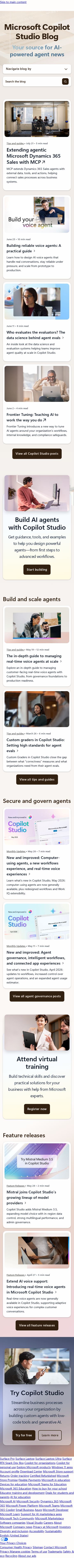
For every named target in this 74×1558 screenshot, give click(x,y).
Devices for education (13, 1484)
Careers (48, 1522)
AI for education (20, 1497)
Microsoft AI (8, 1501)
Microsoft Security (28, 1501)
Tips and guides (15, 143)
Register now (37, 1109)
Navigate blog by (18, 69)
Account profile (9, 1471)
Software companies (12, 1522)
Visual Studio (34, 1522)
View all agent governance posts (37, 996)
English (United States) (14, 1535)
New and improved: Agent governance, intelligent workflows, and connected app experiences (36, 957)
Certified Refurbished (43, 1475)
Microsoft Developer (55, 1509)
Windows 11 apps (62, 1467)
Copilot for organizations (40, 1463)
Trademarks (55, 1551)
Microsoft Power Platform (22, 1505)
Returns (5, 1475)
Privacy (5, 1551)
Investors (65, 1527)
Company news (22, 1527)
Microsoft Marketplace (49, 1518)
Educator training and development (22, 1492)
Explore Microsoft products (34, 1467)
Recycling (11, 1555)
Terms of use (39, 1551)
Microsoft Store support (58, 1471)
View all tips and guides (37, 779)
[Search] (65, 81)
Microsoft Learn (10, 1514)
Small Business (25, 1509)
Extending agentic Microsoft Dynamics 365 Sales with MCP (33, 156)
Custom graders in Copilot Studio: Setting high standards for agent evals (36, 745)
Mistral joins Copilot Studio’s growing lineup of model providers (31, 1197)
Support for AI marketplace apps (41, 1514)
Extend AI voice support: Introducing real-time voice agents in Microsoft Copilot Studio (36, 1286)
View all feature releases (37, 1325)
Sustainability (53, 1531)
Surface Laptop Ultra (48, 1458)
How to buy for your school (49, 1488)
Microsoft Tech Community (17, 1518)
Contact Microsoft (55, 1547)
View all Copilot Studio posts (37, 453)
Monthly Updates (16, 851)
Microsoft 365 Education (15, 1488)
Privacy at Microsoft (45, 1527)
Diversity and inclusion (14, 1531)
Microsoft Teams (49, 1505)
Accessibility (36, 1531)
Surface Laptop (25, 1458)
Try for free (24, 1435)
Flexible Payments (29, 1480)
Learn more (50, 1435)
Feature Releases (16, 1185)
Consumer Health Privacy (16, 1547)
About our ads (27, 1555)
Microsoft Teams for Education (47, 1484)
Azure (38, 1509)
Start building (37, 569)
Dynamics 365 (49, 1501)
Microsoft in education (56, 1480)
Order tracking (19, 1475)
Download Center (31, 1471)
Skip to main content (13, 2)
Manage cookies (20, 1551)
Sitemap (38, 1547)
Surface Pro (7, 1458)
